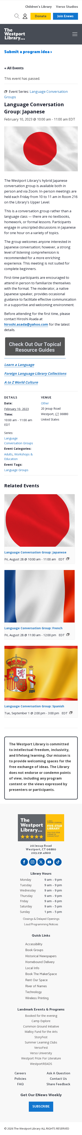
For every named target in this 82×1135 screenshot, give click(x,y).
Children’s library (38, 7)
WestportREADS (41, 1064)
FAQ (20, 1084)
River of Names (36, 986)
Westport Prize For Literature (41, 1058)
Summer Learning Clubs (41, 1042)
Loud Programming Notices (41, 924)
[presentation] (39, 520)
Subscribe (41, 1106)
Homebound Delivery (39, 962)
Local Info (32, 968)
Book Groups (34, 950)
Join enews (65, 16)
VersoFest (41, 1048)
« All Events (14, 68)
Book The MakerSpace (41, 974)
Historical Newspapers (41, 956)
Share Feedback (58, 1084)
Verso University (41, 1053)
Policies (20, 1079)
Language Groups (16, 470)
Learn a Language (19, 364)
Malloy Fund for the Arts (41, 1032)
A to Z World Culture (21, 382)
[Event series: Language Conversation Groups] (67, 558)
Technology (33, 992)
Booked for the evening (41, 1016)
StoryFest (41, 1037)
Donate (40, 16)
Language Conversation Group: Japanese (35, 552)
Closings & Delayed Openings (41, 919)
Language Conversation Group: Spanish (34, 706)
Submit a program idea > (28, 51)
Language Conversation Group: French (33, 628)
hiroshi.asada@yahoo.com (26, 324)
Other (45, 403)
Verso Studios (67, 7)
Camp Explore (41, 1021)
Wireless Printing (37, 998)
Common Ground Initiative (41, 1026)
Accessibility (33, 944)
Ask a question (58, 1073)
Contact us (58, 1079)
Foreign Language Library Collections (35, 373)
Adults (8, 454)
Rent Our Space (36, 980)
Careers (20, 1073)
